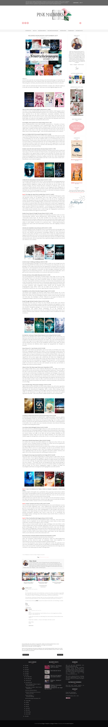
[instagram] (23, 23)
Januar (27, 714)
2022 (26, 665)
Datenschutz (79, 30)
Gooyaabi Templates (69, 723)
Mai (27, 706)
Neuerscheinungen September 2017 (32, 698)
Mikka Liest (28, 587)
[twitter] (28, 23)
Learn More (76, 2)
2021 (26, 667)
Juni (27, 704)
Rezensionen (41, 30)
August (27, 700)
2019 (26, 671)
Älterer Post (60, 654)
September (28, 682)
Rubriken (70, 30)
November (28, 678)
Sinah (30, 609)
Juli (26, 702)
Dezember (28, 676)
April (27, 708)
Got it (81, 2)
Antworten (27, 605)
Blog (34, 30)
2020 (26, 669)
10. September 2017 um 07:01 (35, 610)
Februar (27, 712)
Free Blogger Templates (44, 723)
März (27, 710)
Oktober (28, 680)
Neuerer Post (25, 654)
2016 (26, 716)
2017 (26, 675)
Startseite (28, 30)
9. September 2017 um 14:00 (31, 589)
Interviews (63, 30)
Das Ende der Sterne (56, 670)
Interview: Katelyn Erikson (31, 690)
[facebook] (25, 23)
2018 (26, 673)
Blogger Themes (54, 723)
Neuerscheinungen (53, 30)
